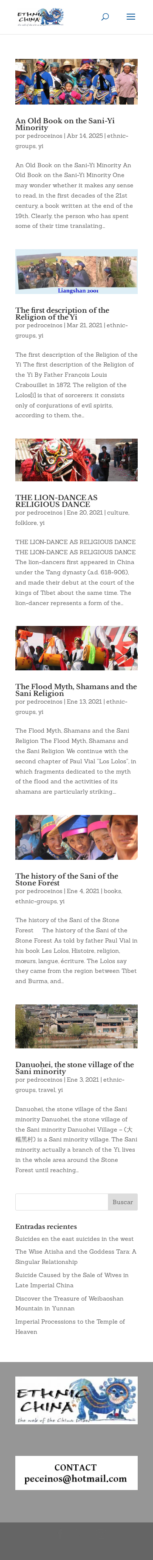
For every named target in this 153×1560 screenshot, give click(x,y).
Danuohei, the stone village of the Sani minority (74, 1068)
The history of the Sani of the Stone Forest (66, 879)
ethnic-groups (36, 901)
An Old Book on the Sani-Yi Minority (65, 124)
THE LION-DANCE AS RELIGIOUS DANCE (56, 501)
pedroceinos (44, 136)
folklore (26, 523)
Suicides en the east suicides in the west (74, 1239)
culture (117, 512)
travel (46, 1090)
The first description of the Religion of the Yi (62, 313)
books (112, 891)
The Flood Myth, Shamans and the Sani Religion (76, 690)
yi (40, 146)
